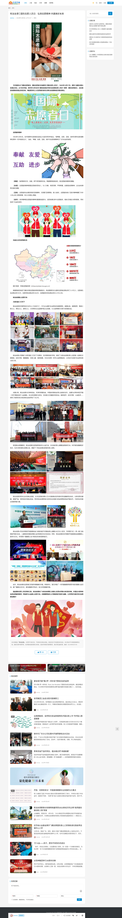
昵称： (14, 896)
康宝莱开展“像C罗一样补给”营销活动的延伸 (51, 681)
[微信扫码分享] (73, 915)
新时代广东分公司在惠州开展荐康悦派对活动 (52, 734)
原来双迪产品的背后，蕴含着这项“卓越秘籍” (51, 751)
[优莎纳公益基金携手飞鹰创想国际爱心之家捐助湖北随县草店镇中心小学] (21, 831)
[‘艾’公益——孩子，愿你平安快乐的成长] (21, 849)
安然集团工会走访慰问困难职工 (46, 698)
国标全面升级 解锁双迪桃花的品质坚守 (100, 34)
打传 (40, 3)
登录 (100, 3)
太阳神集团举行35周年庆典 (45, 861)
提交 (79, 899)
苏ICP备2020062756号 (69, 912)
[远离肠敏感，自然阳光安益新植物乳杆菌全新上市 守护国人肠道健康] (21, 722)
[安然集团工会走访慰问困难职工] (21, 704)
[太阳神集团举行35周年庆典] (21, 866)
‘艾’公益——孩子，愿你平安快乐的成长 (49, 843)
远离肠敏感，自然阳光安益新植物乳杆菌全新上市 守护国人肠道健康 (58, 717)
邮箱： (38, 896)
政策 (45, 3)
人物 (30, 3)
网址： (63, 896)
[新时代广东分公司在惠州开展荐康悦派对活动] (21, 739)
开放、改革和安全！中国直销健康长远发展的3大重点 (55, 790)
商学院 (51, 3)
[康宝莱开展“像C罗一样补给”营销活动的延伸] (21, 687)
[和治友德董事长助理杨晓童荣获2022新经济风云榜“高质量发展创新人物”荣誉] (21, 813)
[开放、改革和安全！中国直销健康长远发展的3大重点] (21, 796)
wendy (12, 18)
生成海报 (67, 915)
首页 (9, 8)
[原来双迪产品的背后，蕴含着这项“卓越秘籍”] (21, 757)
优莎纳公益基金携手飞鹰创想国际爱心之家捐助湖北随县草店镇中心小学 (58, 826)
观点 (35, 3)
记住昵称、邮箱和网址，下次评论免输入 (23, 899)
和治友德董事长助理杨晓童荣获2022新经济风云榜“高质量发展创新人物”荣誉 (58, 809)
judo (90, 54)
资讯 (25, 3)
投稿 (111, 3)
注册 (104, 3)
